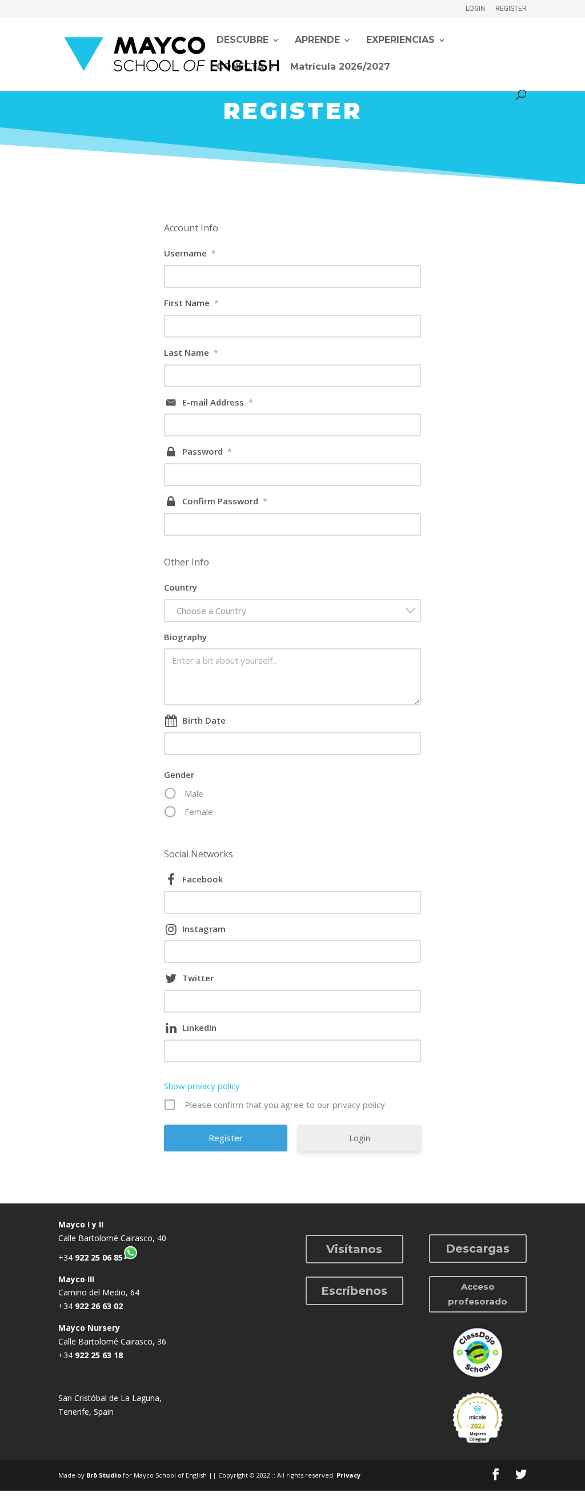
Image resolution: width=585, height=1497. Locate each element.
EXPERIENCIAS (400, 40)
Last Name (191, 352)
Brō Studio (103, 1475)
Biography (185, 637)
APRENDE (317, 40)
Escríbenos (354, 1291)
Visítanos (354, 1249)
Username (190, 253)
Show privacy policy (202, 1085)
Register (511, 9)
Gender (179, 774)
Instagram (204, 928)
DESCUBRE (243, 40)
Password (207, 451)
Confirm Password (224, 501)
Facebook (202, 879)
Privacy (348, 1475)
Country (180, 587)
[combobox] (292, 610)
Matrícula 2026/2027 (340, 67)
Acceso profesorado (477, 1294)
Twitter (198, 978)
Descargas (478, 1248)
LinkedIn (199, 1027)
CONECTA (240, 67)
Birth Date (204, 720)
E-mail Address (217, 402)
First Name (191, 302)
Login (475, 9)
